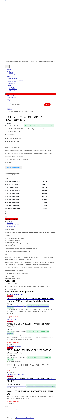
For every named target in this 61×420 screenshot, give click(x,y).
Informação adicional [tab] (13, 225)
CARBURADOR (13, 97)
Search (47, 105)
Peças (11, 101)
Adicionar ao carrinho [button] (13, 316)
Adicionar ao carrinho (11, 219)
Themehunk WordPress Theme (25, 418)
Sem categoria (11, 95)
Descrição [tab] (10, 223)
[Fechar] (5, 176)
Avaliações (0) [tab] (11, 226)
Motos (9, 99)
